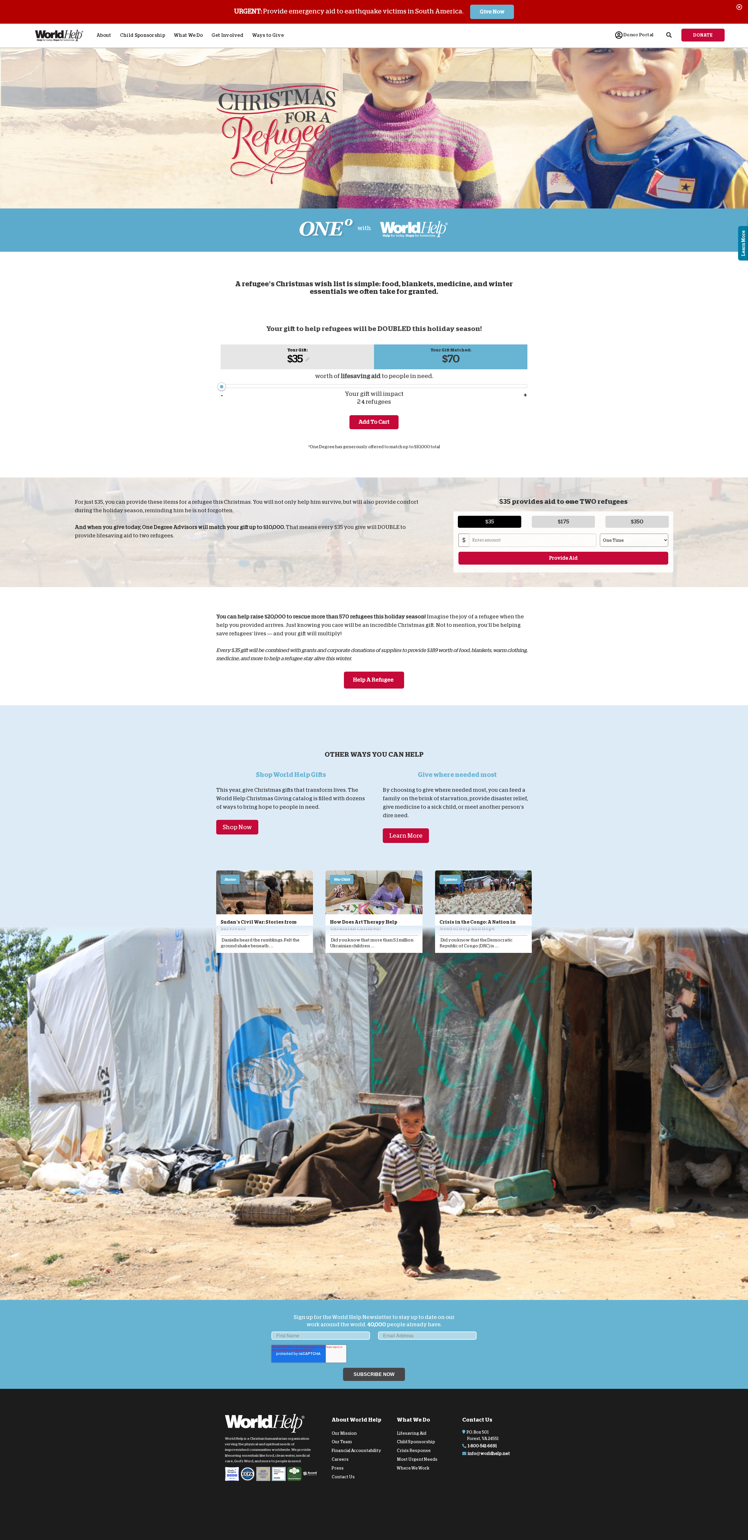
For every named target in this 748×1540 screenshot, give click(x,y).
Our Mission (344, 1433)
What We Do (188, 35)
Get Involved (227, 35)
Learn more (406, 836)
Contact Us (343, 1477)
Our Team (342, 1442)
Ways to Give (268, 35)
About (103, 35)
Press (338, 1468)
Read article (264, 892)
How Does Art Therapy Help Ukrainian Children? (363, 925)
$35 (295, 359)
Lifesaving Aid (411, 1433)
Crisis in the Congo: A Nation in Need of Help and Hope (477, 925)
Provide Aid (563, 558)
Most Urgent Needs (417, 1459)
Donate (703, 35)
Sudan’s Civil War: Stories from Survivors (259, 925)
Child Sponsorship (142, 35)
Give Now (492, 11)
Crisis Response (414, 1450)
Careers (340, 1459)
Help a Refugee (373, 679)
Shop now (237, 827)
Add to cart (374, 422)
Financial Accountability (356, 1450)
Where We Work (413, 1468)
